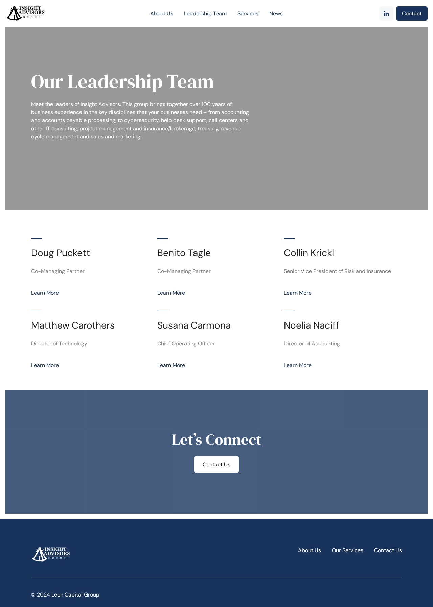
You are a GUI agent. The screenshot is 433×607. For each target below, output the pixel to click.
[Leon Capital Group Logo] (30, 13)
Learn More (45, 292)
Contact (412, 13)
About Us (309, 550)
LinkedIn (386, 13)
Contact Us (216, 464)
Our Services (347, 550)
